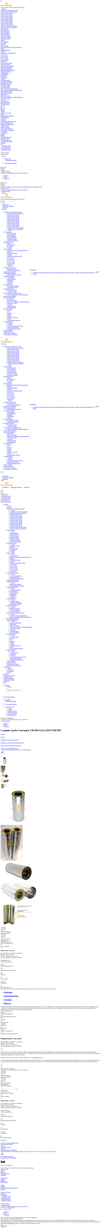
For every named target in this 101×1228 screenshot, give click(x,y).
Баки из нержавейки (15, 622)
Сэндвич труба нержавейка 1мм (9, 1143)
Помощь (3, 1189)
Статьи (2, 1185)
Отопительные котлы (16, 575)
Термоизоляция (14, 652)
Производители (5, 1173)
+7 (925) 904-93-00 (26, 187)
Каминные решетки (15, 590)
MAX (5, 177)
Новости (3, 1186)
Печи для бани (14, 555)
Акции (2, 1179)
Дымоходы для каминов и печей (19, 511)
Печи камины (14, 533)
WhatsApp (6, 178)
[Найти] (2, 203)
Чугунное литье (14, 637)
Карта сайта (4, 1195)
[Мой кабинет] (1, 474)
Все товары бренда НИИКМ (8, 1158)
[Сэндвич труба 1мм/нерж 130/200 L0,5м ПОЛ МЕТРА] (18, 824)
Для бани (3, 1148)
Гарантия (3, 1193)
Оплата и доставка (6, 1192)
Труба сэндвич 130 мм (7, 1144)
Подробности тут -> (37, 1057)
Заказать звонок (11, 715)
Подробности (4, 940)
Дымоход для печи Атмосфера (9, 1150)
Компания (3, 1175)
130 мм (2, 1145)
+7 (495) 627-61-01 (6, 145)
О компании (10, 669)
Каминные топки (14, 546)
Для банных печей (6, 1147)
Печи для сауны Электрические (18, 615)
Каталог (9, 507)
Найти (2, 1226)
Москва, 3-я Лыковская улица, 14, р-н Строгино (14, 173)
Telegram (6, 175)
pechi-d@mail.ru (6, 171)
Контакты (3, 1180)
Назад (10, 506)
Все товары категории (7, 1156)
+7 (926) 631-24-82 (37, 187)
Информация (4, 1182)
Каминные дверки (15, 608)
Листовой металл (14, 601)
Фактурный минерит (15, 584)
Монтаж (3, 1172)
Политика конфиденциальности (9, 1188)
